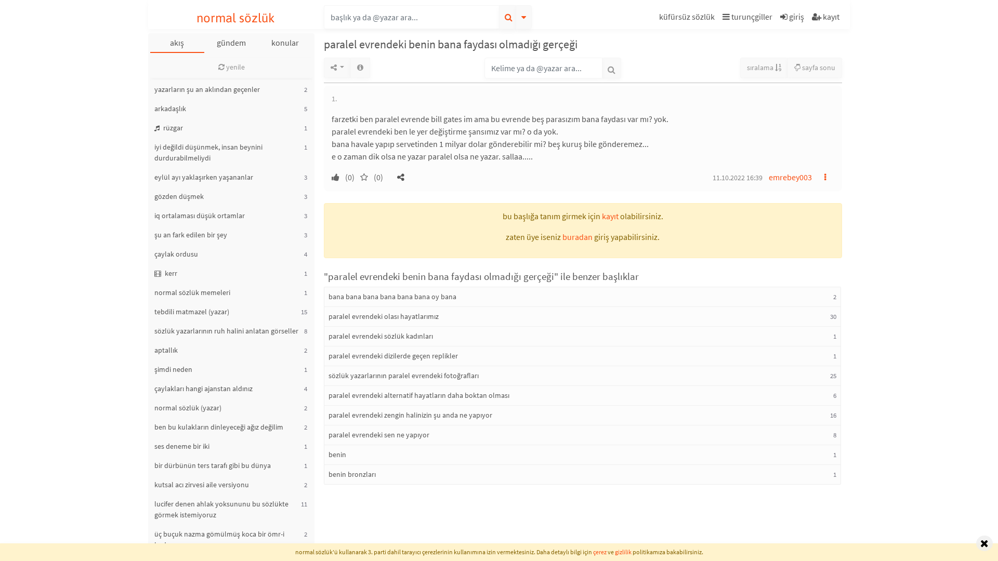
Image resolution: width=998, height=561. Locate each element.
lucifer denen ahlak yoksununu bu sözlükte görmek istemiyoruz (221, 509)
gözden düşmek (179, 196)
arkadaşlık (170, 108)
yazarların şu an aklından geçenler (207, 89)
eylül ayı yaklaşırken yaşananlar (203, 177)
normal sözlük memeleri (192, 292)
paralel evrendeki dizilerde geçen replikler (393, 355)
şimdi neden (173, 369)
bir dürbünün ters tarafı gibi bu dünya (212, 465)
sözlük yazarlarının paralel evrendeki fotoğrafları (404, 375)
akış (177, 42)
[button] (688, 18)
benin (337, 454)
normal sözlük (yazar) (187, 407)
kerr (170, 273)
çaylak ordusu (176, 254)
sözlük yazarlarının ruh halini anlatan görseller (226, 331)
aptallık (166, 350)
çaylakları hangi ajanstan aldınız (203, 388)
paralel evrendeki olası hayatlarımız (384, 316)
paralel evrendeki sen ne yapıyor (379, 434)
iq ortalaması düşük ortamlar (199, 215)
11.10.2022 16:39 (738, 177)
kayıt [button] (610, 216)
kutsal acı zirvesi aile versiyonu (201, 484)
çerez (600, 552)
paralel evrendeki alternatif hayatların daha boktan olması (419, 395)
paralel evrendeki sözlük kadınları (381, 336)
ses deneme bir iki (181, 446)
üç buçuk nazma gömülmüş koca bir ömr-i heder (219, 539)
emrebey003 (790, 177)
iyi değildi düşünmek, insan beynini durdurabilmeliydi (208, 152)
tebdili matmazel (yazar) (191, 311)
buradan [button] (577, 237)
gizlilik (623, 552)
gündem (231, 42)
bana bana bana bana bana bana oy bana (392, 296)
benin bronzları (352, 474)
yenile (235, 67)
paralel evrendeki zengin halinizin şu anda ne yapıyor (410, 415)
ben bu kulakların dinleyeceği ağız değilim (218, 427)
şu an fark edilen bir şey (190, 234)
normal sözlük (235, 18)
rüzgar (172, 127)
